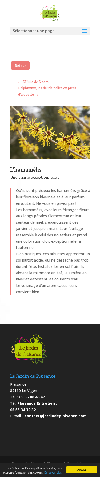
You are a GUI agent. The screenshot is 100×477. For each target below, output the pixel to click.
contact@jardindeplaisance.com (56, 415)
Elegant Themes (46, 463)
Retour (20, 65)
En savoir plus (53, 472)
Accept (81, 469)
